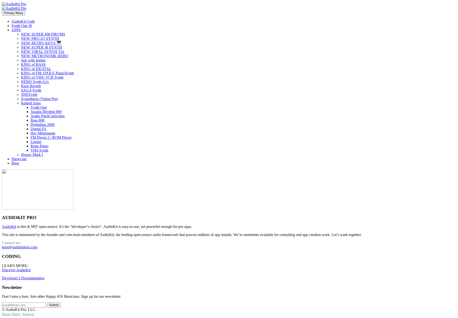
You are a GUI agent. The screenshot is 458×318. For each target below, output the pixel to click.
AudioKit (9, 227)
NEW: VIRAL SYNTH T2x (42, 52)
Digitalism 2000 (43, 125)
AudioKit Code (23, 21)
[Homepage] (14, 6)
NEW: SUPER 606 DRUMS (43, 34)
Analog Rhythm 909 (46, 112)
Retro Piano (39, 146)
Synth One (39, 107)
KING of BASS (33, 64)
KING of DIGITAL (36, 69)
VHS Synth (39, 150)
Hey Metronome (43, 133)
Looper (36, 142)
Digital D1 (39, 129)
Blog (15, 163)
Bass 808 (37, 120)
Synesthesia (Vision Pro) (39, 99)
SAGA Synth (31, 90)
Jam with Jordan (33, 60)
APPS (16, 30)
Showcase (19, 159)
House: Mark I (32, 155)
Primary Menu (13, 13)
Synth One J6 (21, 26)
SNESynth (29, 94)
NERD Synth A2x (35, 82)
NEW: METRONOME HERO (44, 56)
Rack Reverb (31, 86)
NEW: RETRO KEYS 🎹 (41, 43)
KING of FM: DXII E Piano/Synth (47, 73)
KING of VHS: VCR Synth (42, 77)
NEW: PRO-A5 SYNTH (40, 38)
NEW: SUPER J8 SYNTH (41, 47)
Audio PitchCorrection (48, 116)
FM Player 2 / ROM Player (51, 137)
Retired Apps (31, 103)
